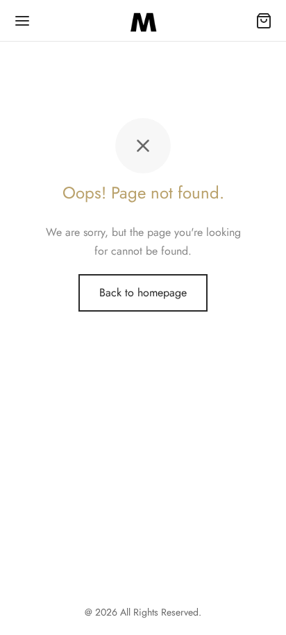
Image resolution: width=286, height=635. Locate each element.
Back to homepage (143, 292)
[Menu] (22, 20)
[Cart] (263, 20)
